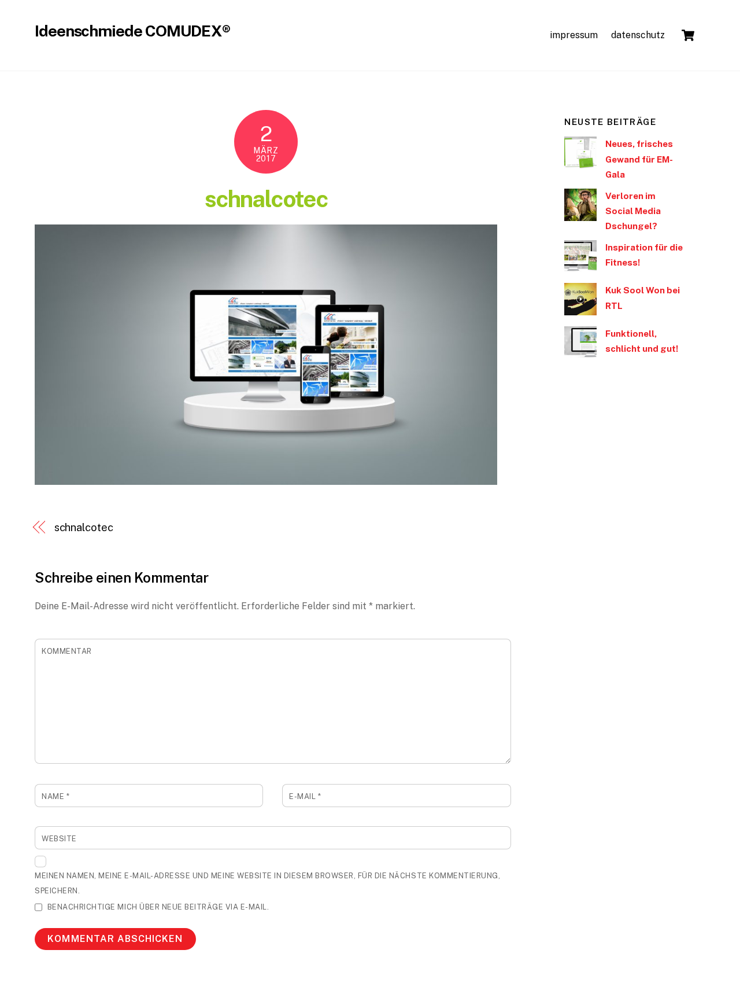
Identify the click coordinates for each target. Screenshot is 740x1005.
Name (55, 796)
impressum (574, 35)
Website (59, 838)
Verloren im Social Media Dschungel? (633, 211)
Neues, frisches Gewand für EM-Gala (639, 159)
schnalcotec (266, 198)
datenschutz (638, 35)
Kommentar (67, 651)
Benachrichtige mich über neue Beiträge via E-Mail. (158, 907)
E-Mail (305, 796)
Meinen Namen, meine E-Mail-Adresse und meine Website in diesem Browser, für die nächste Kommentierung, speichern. (267, 883)
